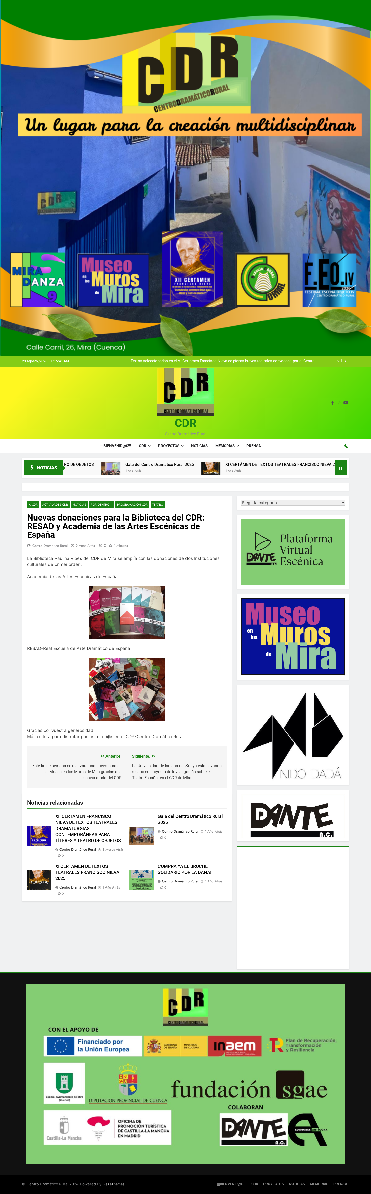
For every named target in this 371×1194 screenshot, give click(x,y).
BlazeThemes (113, 1184)
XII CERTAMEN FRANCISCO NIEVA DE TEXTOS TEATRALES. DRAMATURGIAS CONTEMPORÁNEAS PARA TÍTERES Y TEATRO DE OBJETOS (88, 828)
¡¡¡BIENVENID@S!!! (115, 446)
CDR (186, 423)
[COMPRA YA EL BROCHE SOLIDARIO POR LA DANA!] (288, 471)
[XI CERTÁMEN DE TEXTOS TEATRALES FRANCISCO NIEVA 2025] (140, 471)
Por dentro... (101, 504)
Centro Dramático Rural (77, 849)
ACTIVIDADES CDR (55, 504)
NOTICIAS (199, 446)
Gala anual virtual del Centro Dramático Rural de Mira (270, 361)
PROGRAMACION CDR (132, 504)
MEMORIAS (225, 446)
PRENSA (253, 446)
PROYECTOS (168, 446)
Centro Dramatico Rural (50, 545)
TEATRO (157, 504)
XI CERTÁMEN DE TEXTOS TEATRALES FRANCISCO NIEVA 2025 (213, 464)
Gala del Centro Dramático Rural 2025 (90, 464)
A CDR (33, 504)
